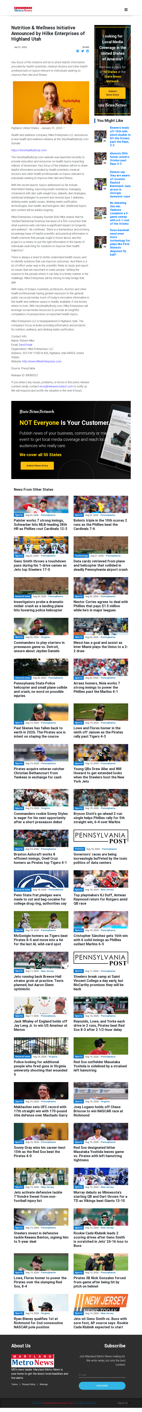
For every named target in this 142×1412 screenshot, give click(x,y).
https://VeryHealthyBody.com (29, 150)
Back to (123, 1403)
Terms (14, 1384)
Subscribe (102, 1385)
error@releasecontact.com (56, 386)
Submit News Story (112, 93)
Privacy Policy (28, 1384)
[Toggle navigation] (126, 9)
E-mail (82, 1375)
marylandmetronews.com (57, 1403)
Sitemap (44, 1384)
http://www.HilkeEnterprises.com (41, 361)
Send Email (25, 344)
